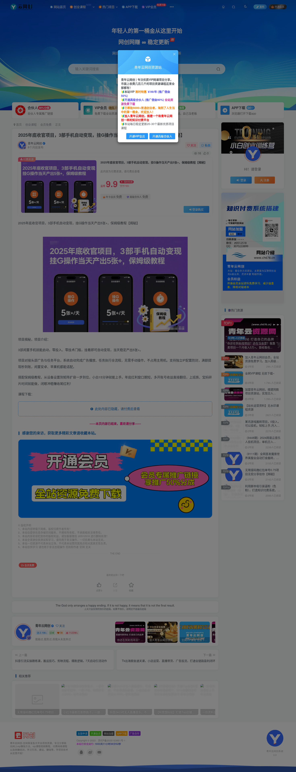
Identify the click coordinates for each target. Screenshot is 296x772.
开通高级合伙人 (162, 136)
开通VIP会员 (137, 136)
